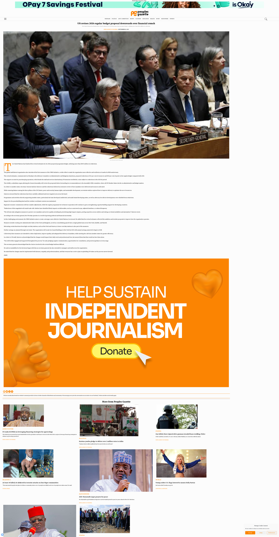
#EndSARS (107, 18)
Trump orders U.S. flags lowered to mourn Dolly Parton (175, 483)
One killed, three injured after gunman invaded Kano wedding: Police (180, 434)
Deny (261, 532)
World (158, 480)
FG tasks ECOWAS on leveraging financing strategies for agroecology (28, 432)
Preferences (271, 532)
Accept (250, 532)
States (158, 431)
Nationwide (164, 18)
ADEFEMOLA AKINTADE (161, 488)
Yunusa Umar (6, 488)
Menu (14, 19)
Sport (158, 18)
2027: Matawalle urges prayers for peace (93, 497)
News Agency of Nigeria (110, 29)
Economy (138, 18)
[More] (12, 391)
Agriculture (8, 429)
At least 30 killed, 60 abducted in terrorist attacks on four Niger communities (30, 483)
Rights (132, 18)
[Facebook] (4, 391)
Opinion (172, 18)
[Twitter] (7, 391)
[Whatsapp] (9, 391)
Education (145, 18)
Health (152, 18)
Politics (114, 18)
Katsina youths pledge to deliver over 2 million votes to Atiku (101, 441)
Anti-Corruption (123, 18)
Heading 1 (7, 480)
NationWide (84, 494)
